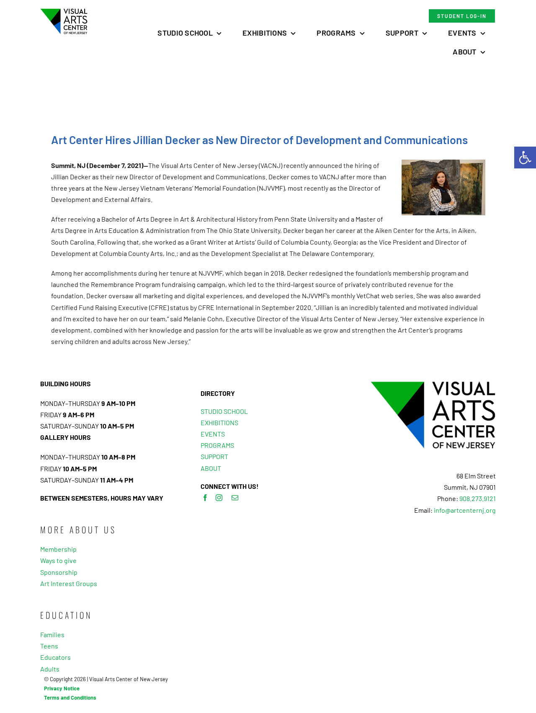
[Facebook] (205, 497)
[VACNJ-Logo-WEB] (64, 12)
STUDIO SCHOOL (224, 411)
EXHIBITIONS (219, 422)
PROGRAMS (217, 445)
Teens (49, 646)
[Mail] (235, 497)
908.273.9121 (477, 498)
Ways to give (58, 560)
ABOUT (211, 468)
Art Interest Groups (68, 583)
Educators (55, 657)
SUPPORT (214, 456)
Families (52, 634)
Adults (49, 669)
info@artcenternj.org (465, 510)
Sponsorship (58, 572)
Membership (58, 549)
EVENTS (213, 434)
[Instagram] (219, 497)
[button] (525, 157)
